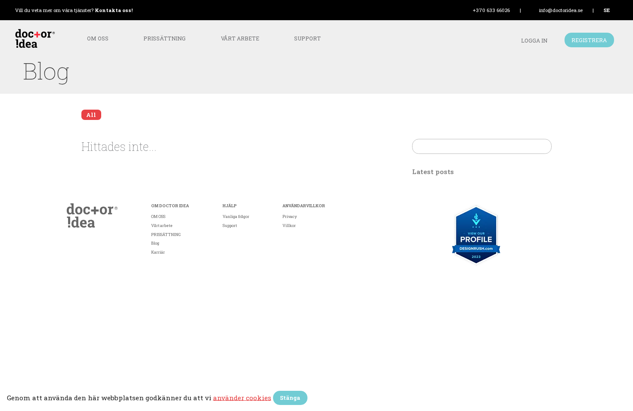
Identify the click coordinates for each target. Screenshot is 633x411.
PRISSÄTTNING (164, 38)
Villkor (289, 225)
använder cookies (242, 397)
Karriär (158, 252)
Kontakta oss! (114, 10)
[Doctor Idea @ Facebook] (503, 280)
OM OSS (98, 38)
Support (307, 38)
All (91, 115)
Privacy (289, 216)
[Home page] (92, 216)
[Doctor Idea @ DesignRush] (476, 235)
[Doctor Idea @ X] (559, 280)
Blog (155, 243)
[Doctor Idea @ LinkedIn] (540, 280)
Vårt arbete (240, 38)
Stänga (290, 397)
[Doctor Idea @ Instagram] (522, 280)
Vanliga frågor (236, 216)
